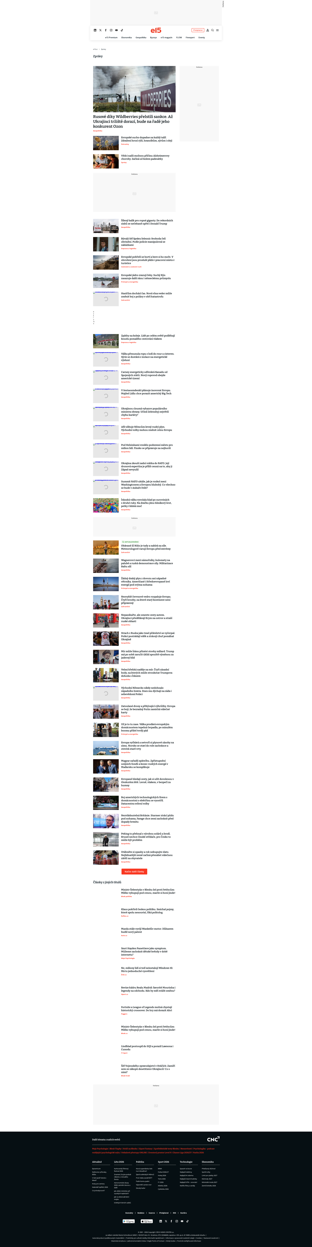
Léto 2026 (119, 1162)
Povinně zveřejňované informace (189, 1241)
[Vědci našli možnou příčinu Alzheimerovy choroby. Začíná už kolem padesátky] (106, 161)
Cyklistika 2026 (163, 1189)
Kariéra (183, 1213)
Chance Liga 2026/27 (182, 1152)
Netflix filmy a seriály (187, 1186)
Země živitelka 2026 (209, 1186)
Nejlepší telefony (186, 1172)
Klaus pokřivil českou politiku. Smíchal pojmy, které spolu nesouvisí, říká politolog (147, 911)
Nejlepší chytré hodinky (188, 1179)
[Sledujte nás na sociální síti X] (100, 30)
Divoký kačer (140, 1188)
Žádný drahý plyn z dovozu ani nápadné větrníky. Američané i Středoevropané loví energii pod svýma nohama (145, 581)
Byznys (153, 37)
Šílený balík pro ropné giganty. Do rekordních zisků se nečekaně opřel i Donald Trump (147, 222)
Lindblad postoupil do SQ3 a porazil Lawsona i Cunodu (147, 1045)
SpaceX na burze (186, 1169)
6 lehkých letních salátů (122, 1203)
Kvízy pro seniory (98, 1184)
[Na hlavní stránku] (156, 30)
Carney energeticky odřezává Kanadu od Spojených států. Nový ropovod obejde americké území (144, 375)
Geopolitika (141, 37)
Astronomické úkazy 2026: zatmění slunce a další (122, 1185)
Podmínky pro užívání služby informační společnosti (145, 1238)
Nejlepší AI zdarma (186, 1175)
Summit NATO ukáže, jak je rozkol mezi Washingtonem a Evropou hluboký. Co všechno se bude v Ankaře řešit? (148, 484)
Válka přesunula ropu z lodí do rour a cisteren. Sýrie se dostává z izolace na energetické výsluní (147, 357)
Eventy (202, 37)
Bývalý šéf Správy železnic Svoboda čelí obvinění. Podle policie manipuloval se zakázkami (143, 241)
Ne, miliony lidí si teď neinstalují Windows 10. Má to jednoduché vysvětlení (147, 968)
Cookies (199, 1238)
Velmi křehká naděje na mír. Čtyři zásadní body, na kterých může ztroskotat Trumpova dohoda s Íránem (146, 672)
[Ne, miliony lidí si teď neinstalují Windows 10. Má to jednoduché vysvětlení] (106, 972)
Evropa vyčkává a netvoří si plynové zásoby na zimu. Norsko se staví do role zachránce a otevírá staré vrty (147, 745)
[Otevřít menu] (217, 30)
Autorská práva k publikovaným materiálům (108, 1238)
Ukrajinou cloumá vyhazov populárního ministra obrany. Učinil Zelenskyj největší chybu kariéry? (145, 411)
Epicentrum (96, 1169)
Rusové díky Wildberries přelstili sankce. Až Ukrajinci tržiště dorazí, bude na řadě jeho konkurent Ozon (133, 121)
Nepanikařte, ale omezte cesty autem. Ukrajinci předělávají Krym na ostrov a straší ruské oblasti (146, 618)
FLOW (179, 37)
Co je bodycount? (98, 1190)
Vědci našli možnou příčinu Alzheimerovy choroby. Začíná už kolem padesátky (145, 157)
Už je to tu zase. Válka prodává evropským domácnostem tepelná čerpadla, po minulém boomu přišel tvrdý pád (147, 727)
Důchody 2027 (207, 1179)
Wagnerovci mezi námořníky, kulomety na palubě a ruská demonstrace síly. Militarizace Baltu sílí (147, 563)
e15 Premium (111, 37)
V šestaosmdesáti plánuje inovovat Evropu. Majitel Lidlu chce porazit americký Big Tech (146, 392)
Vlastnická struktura (118, 1241)
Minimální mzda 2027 (209, 1182)
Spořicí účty (206, 1172)
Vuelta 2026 (198, 1152)
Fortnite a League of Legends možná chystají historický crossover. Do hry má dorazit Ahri (146, 1006)
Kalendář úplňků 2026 (100, 1187)
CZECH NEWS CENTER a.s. (165, 1232)
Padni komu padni (142, 1181)
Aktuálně (97, 1162)
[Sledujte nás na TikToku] (122, 30)
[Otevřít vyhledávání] (212, 30)
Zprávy (103, 49)
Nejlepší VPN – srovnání (188, 1182)
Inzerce (152, 1213)
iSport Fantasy (145, 1149)
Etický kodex (170, 1241)
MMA (160, 1169)
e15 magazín (166, 37)
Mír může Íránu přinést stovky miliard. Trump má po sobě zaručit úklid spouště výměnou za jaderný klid (147, 654)
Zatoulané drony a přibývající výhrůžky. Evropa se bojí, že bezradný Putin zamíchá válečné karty (148, 709)
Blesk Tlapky (115, 1149)
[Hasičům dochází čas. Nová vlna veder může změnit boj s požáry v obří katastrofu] (106, 299)
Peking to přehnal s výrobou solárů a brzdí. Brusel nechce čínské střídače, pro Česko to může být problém (146, 836)
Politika (140, 1162)
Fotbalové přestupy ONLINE (134, 1152)
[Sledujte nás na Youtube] (116, 30)
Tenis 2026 (162, 1179)
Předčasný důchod (208, 1169)
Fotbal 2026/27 (163, 1172)
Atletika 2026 (162, 1186)
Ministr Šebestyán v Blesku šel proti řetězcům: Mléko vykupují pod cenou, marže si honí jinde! (148, 892)
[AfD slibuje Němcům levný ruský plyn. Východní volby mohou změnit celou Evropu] (106, 432)
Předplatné (164, 1213)
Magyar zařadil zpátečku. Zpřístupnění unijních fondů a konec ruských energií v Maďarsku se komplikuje (144, 764)
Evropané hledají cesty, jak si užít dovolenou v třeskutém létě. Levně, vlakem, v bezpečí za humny (147, 782)
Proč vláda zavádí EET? (144, 1178)
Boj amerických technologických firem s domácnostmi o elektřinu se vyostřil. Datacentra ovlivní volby (144, 800)
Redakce (140, 1213)
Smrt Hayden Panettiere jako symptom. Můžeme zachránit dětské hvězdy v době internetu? (144, 950)
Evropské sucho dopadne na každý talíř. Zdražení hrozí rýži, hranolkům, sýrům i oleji (146, 139)
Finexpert (190, 37)
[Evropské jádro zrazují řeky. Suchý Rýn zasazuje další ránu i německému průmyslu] (106, 281)
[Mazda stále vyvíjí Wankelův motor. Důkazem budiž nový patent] (106, 934)
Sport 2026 (163, 1162)
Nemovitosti (186, 1149)
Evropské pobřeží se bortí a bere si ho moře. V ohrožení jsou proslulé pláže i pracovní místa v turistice (148, 260)
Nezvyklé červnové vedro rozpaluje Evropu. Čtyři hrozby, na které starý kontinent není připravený (146, 599)
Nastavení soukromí (211, 1238)
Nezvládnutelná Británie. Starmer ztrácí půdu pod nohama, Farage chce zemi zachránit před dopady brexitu (147, 818)
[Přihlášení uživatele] (207, 30)
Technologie (186, 1162)
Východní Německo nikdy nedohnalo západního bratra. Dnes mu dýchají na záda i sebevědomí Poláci (146, 691)
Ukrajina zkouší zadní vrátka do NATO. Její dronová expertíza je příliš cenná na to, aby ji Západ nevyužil (146, 466)
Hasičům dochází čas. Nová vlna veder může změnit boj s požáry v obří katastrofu (146, 295)
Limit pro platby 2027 (209, 1175)
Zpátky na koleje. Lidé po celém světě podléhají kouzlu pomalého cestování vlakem (148, 337)
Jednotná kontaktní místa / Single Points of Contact (145, 1241)
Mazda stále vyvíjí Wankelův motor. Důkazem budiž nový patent (147, 931)
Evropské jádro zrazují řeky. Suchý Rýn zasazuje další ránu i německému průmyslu (146, 277)
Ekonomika (126, 37)
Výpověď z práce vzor (143, 1185)
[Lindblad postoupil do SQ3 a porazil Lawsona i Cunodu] (106, 1049)
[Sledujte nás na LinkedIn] (95, 30)
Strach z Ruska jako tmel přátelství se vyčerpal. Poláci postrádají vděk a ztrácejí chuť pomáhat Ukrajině (148, 636)
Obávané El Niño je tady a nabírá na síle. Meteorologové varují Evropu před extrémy (146, 547)
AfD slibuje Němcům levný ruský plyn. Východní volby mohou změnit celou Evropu (146, 428)
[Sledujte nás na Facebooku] (106, 30)
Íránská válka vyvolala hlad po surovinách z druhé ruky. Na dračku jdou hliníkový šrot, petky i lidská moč (146, 503)
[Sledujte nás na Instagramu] (111, 30)
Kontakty (129, 1213)
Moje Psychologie (100, 1149)
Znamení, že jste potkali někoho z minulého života (122, 1176)
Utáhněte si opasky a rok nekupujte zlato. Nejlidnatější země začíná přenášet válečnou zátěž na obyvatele (147, 855)
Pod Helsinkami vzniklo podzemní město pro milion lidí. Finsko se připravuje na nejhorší (147, 447)
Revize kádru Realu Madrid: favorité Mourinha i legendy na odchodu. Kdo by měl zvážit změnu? (148, 987)
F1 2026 (160, 1182)
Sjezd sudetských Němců (145, 1174)
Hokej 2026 (162, 1175)
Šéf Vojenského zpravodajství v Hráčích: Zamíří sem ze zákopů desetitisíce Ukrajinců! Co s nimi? (148, 1065)
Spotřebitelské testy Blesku (166, 1149)
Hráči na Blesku (130, 1149)
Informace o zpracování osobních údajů (180, 1238)
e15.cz (95, 49)
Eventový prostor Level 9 (159, 1152)
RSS (174, 1213)
